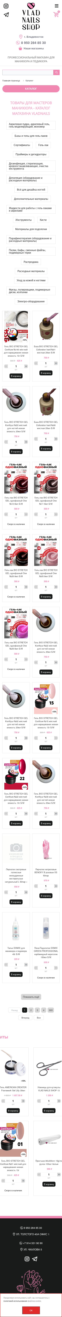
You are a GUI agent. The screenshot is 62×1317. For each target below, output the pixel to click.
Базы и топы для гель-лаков (31, 136)
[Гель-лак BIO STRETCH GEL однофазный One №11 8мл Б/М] (46, 477)
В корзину (16, 375)
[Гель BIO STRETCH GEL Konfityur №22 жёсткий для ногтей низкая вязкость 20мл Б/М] (46, 623)
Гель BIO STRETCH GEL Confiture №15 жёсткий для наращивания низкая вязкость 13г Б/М (46, 723)
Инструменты (24, 220)
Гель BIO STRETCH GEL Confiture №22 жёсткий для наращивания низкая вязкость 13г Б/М (16, 798)
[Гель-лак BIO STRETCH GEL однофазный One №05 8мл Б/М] (46, 550)
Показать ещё (31, 997)
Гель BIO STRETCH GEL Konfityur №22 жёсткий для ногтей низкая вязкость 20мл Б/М (46, 647)
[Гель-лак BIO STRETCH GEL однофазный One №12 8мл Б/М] (16, 477)
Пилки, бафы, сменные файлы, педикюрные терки (27, 251)
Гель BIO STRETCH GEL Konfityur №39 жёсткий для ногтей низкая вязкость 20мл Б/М (46, 798)
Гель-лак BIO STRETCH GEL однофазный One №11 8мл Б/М (45, 500)
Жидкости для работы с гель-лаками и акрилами (30, 209)
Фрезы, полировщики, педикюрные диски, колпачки (29, 291)
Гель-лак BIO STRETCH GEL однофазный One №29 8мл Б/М (16, 645)
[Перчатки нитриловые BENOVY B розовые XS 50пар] (46, 849)
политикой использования (15, 1300)
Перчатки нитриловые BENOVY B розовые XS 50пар (45, 872)
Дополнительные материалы (31, 199)
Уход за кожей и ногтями (31, 280)
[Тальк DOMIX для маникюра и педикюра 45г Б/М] (16, 928)
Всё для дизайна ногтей (31, 189)
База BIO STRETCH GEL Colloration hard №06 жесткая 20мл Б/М (46, 425)
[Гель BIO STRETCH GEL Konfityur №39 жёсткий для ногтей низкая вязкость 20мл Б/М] (46, 774)
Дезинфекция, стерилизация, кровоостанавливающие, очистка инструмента (28, 166)
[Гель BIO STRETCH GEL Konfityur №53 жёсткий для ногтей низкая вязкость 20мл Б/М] (16, 402)
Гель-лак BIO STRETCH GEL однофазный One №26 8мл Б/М (16, 573)
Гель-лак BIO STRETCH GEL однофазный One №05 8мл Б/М (45, 573)
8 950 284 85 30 (32, 1228)
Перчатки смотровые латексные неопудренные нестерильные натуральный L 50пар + (16, 875)
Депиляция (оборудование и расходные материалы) (25, 179)
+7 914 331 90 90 (32, 1243)
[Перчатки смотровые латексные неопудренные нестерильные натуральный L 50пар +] (16, 849)
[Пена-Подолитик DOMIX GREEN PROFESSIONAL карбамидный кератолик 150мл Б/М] (46, 928)
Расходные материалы (31, 271)
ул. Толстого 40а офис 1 (32, 1234)
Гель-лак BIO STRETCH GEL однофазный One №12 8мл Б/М (16, 500)
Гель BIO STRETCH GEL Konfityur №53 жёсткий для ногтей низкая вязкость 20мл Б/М (16, 426)
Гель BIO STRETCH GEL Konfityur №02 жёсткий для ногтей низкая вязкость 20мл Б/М (16, 723)
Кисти (43, 220)
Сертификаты (22, 145)
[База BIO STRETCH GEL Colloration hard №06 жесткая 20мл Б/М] (46, 402)
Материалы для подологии (31, 229)
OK (31, 1310)
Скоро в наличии (16, 523)
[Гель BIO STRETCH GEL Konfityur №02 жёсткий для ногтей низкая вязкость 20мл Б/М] (16, 698)
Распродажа (31, 262)
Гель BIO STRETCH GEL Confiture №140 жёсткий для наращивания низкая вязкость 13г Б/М (16, 351)
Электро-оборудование (31, 301)
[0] (55, 14)
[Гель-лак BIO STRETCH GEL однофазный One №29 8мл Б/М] (16, 623)
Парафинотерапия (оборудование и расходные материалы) (30, 239)
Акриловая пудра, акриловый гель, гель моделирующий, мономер (29, 125)
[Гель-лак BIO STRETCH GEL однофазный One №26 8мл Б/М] (16, 550)
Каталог (31, 88)
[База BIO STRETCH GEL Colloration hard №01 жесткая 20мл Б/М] (46, 326)
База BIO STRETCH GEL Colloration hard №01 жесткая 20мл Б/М (46, 349)
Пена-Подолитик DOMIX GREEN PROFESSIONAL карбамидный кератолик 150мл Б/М (46, 952)
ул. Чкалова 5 (32, 1249)
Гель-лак (43, 145)
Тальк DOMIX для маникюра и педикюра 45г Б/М (16, 951)
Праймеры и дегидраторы (31, 154)
